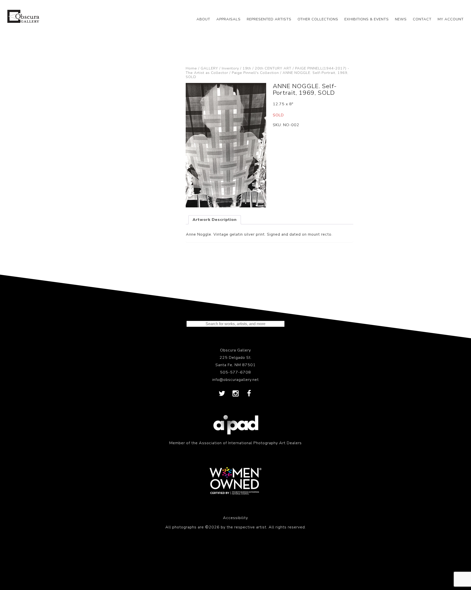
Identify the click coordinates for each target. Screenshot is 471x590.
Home (191, 68)
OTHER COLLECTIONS (318, 19)
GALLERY (209, 68)
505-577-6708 (235, 372)
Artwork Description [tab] (215, 219)
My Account (451, 19)
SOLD (278, 115)
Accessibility (235, 518)
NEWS (401, 19)
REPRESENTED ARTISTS (269, 19)
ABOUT (203, 19)
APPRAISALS (228, 19)
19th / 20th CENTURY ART (267, 68)
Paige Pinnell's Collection (255, 72)
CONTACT (422, 19)
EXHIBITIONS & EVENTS (366, 19)
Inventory (230, 68)
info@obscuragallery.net (235, 379)
